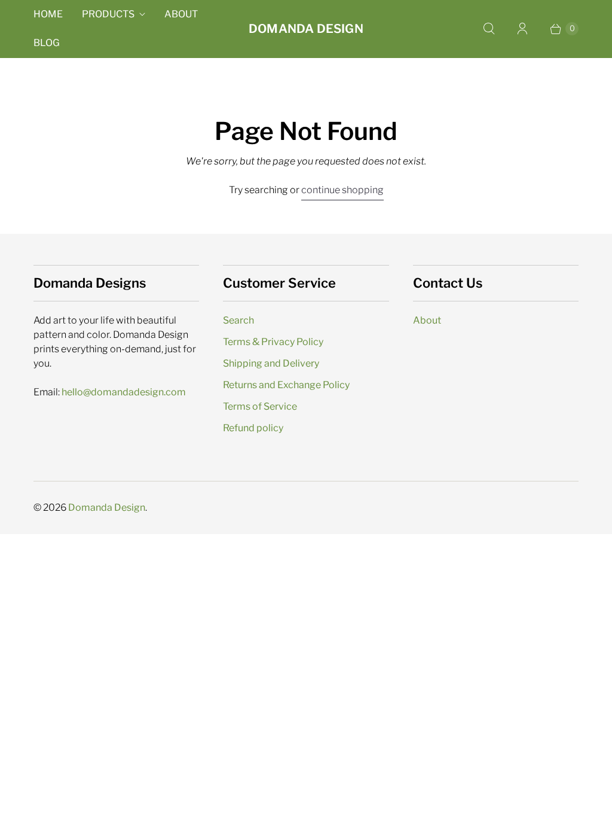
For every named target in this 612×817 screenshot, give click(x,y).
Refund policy (253, 428)
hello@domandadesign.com (124, 392)
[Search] (489, 28)
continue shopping (342, 190)
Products (108, 14)
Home (48, 14)
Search (238, 320)
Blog (46, 42)
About (181, 14)
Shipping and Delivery (271, 363)
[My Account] (522, 28)
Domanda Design (106, 507)
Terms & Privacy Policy (273, 341)
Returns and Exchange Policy (286, 385)
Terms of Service (260, 406)
